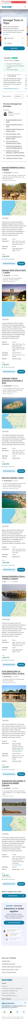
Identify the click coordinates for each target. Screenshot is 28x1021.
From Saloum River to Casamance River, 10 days (13, 142)
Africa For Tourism (16, 358)
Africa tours (4, 10)
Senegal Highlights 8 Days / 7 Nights (11, 88)
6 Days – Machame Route (9, 972)
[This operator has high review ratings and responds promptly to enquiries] (22, 869)
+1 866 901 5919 (7, 3)
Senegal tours (10, 10)
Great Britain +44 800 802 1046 (9, 990)
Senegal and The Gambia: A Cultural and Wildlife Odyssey (14, 147)
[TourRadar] (7, 7)
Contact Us (4, 986)
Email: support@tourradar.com (9, 995)
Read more (6, 34)
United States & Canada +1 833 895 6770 (12, 988)
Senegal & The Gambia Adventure (15, 155)
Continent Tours (16, 458)
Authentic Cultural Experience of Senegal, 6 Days (15, 130)
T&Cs (19, 1017)
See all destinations (17, 751)
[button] (14, 259)
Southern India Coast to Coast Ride (11, 966)
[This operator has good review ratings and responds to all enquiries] (18, 250)
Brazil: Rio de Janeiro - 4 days (10, 969)
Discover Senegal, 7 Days (13, 134)
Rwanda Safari (6, 961)
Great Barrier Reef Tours (8, 964)
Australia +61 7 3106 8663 (8, 993)
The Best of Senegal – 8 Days (14, 158)
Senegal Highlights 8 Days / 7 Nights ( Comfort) (14, 137)
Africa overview (7, 96)
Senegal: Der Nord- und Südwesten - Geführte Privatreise (15, 151)
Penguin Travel (16, 869)
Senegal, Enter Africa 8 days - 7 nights (14, 125)
